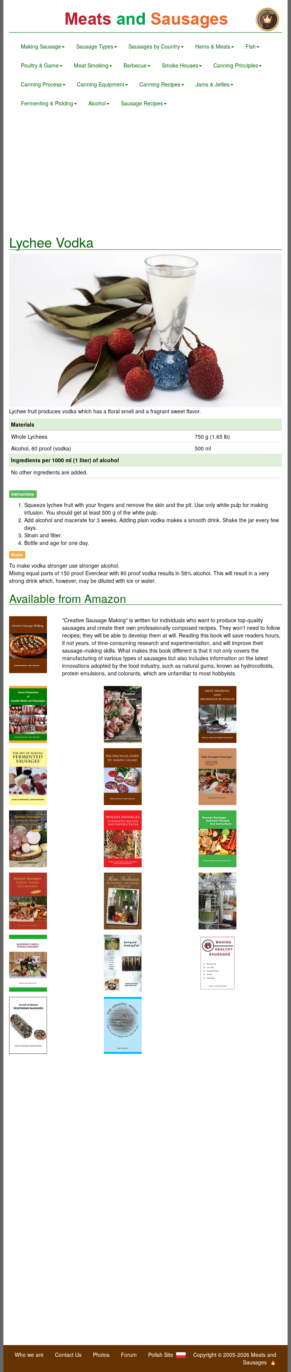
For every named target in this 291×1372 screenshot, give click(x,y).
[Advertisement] (145, 174)
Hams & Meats (212, 46)
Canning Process (41, 84)
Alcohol (97, 103)
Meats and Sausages (145, 20)
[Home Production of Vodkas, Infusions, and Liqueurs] (123, 900)
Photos (101, 1354)
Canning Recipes (159, 84)
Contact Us (68, 1354)
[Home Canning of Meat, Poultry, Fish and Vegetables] (217, 900)
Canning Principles (235, 65)
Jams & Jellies (213, 84)
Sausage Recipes (142, 103)
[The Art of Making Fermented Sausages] (28, 775)
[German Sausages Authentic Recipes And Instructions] (28, 837)
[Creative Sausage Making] (35, 644)
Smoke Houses (180, 65)
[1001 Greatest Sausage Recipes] (123, 713)
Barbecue (135, 65)
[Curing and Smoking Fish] (123, 962)
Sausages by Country (154, 46)
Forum (129, 1354)
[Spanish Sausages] (28, 900)
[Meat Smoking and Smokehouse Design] (217, 713)
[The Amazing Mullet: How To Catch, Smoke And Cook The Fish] (123, 1024)
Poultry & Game (40, 65)
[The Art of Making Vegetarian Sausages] (28, 1024)
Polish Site (162, 1354)
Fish (251, 46)
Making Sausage (41, 46)
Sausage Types (94, 46)
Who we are (29, 1354)
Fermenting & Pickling (47, 103)
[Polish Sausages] (123, 837)
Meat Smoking (91, 65)
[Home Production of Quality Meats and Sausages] (28, 713)
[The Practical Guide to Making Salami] (123, 775)
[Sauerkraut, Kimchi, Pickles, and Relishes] (28, 962)
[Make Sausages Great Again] (217, 775)
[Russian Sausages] (217, 837)
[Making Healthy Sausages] (217, 962)
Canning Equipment (100, 84)
